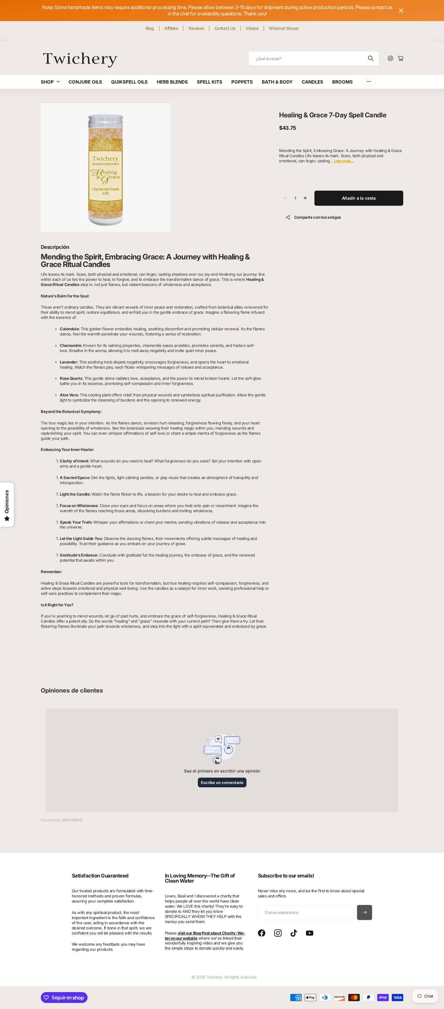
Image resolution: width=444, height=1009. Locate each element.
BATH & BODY (277, 82)
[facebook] (261, 933)
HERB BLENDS (172, 82)
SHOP (47, 82)
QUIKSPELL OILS (129, 82)
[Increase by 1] (305, 197)
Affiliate (171, 28)
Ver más (368, 82)
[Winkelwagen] (400, 59)
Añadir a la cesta (359, 197)
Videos (252, 28)
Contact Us (224, 28)
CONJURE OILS (85, 82)
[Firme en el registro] (390, 59)
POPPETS (242, 82)
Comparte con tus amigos (317, 217)
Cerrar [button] (401, 10)
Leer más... (344, 160)
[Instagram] (278, 933)
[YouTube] (309, 933)
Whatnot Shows (283, 28)
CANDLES (312, 82)
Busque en (371, 58)
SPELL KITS (209, 82)
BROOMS (342, 82)
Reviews (196, 28)
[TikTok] (294, 933)
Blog (150, 28)
